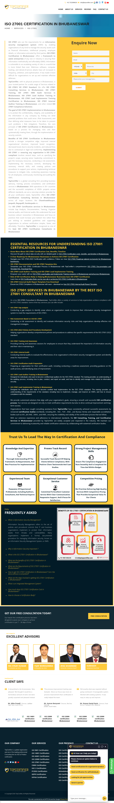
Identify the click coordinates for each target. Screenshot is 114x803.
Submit (79, 87)
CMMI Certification (39, 765)
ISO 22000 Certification (40, 759)
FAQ (94, 9)
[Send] (104, 798)
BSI (54, 412)
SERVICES (18, 28)
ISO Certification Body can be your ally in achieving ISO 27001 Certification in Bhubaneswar (54, 279)
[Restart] (102, 747)
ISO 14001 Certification (40, 753)
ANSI (44, 414)
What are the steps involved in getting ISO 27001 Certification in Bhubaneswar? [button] (31, 578)
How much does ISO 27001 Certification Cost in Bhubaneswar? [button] (26, 589)
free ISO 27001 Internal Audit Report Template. (80, 284)
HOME (7, 28)
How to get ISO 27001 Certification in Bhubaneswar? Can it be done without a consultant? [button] (31, 572)
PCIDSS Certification (39, 771)
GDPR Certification (39, 774)
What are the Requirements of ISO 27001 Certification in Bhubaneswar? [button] (29, 566)
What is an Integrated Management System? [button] (24, 583)
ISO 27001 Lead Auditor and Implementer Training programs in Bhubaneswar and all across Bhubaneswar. (71, 274)
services (78, 9)
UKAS (36, 414)
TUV (64, 412)
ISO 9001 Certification (40, 750)
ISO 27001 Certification (40, 762)
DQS (69, 412)
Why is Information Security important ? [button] (23, 549)
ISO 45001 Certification (40, 756)
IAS (23, 414)
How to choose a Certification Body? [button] (21, 595)
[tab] (30, 520)
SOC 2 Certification (39, 768)
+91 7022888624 (72, 2)
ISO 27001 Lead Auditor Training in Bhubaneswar (29, 374)
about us (69, 9)
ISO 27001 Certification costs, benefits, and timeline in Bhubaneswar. (84, 254)
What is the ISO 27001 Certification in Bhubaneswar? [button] (28, 554)
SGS (59, 412)
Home (60, 9)
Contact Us (103, 9)
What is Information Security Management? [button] (24, 520)
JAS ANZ (29, 414)
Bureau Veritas (82, 412)
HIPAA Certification (39, 777)
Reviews (87, 9)
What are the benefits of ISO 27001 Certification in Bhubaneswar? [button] (27, 560)
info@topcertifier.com (86, 2)
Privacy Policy (64, 799)
